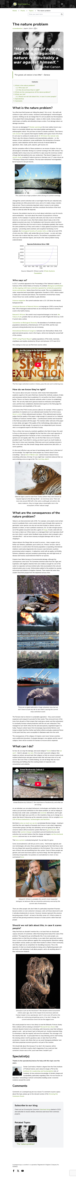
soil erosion (17, 134)
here (22, 857)
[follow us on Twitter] (18, 1171)
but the (41, 459)
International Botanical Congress (24, 331)
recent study (17, 157)
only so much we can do (28, 823)
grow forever (51, 830)
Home (15, 11)
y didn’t (46, 459)
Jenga (45, 530)
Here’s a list (17, 414)
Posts (23, 11)
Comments (18, 101)
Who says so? (22, 88)
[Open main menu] (62, 4)
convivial (43, 813)
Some (49, 751)
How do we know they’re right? (28, 90)
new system (20, 840)
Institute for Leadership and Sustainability (38, 1071)
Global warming (35, 127)
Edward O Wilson (19, 315)
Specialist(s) (19, 99)
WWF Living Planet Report (22, 339)
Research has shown (48, 1027)
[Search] (61, 14)
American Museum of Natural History (26, 306)
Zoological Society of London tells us (34, 231)
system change (26, 832)
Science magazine (19, 301)
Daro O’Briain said (31, 455)
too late (31, 753)
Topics (31, 11)
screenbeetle (17, 28)
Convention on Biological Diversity (25, 323)
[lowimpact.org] (21, 4)
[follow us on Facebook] (14, 1171)
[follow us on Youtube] (22, 1171)
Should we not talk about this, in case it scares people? (36, 96)
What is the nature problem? (24, 85)
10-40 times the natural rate (48, 136)
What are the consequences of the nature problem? (32, 92)
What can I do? (19, 94)
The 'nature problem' (26, 1144)
